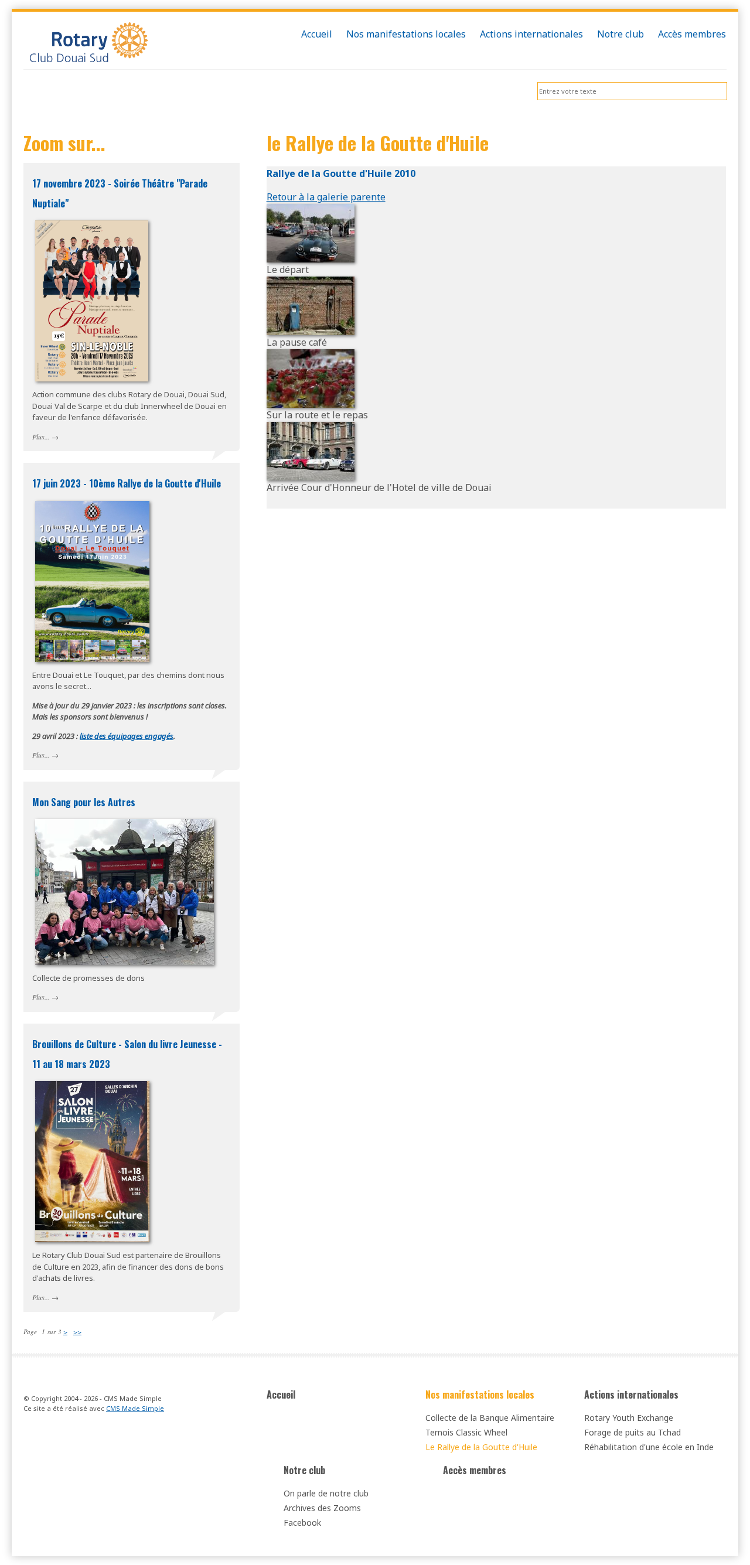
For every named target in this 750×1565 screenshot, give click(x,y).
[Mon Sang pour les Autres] (131, 892)
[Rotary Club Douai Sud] (131, 44)
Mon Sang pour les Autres (83, 802)
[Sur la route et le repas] (310, 377)
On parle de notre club (326, 1493)
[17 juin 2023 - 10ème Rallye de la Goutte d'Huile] (131, 581)
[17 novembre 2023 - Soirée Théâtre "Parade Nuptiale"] (131, 300)
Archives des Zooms (322, 1507)
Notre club (304, 1470)
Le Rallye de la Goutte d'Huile (481, 1447)
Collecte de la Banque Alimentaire (489, 1417)
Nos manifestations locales (479, 1394)
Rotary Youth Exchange (628, 1417)
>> (77, 1331)
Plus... (41, 436)
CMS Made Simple (135, 1408)
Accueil (281, 1394)
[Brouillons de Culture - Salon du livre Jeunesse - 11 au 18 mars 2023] (131, 1161)
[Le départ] (310, 232)
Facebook (302, 1522)
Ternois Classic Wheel (466, 1432)
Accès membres (474, 1470)
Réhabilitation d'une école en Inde (649, 1447)
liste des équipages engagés (126, 736)
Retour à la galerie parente (326, 196)
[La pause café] (310, 304)
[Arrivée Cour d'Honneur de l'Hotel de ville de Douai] (310, 450)
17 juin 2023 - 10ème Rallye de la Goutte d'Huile (126, 483)
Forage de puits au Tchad (632, 1432)
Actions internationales (631, 1394)
